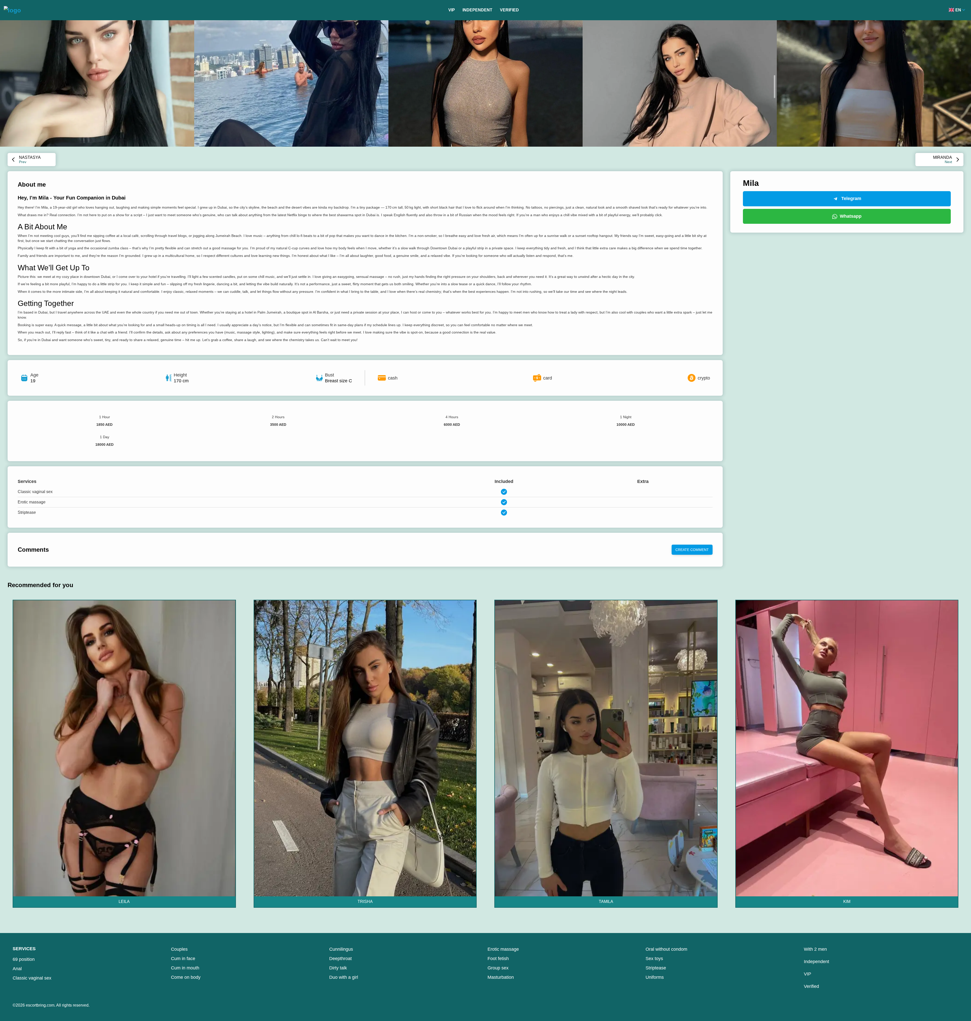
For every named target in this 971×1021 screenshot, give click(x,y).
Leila (124, 901)
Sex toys (654, 958)
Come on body (186, 977)
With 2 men (815, 949)
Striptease (656, 967)
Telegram (851, 198)
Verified (509, 10)
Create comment (692, 550)
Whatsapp (851, 216)
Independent (477, 10)
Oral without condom (666, 949)
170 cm (181, 380)
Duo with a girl (343, 977)
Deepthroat (340, 958)
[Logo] (12, 10)
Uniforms (655, 977)
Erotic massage (503, 949)
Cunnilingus (341, 949)
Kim (846, 901)
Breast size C (338, 380)
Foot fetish (498, 958)
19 (32, 380)
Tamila (606, 901)
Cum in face (183, 958)
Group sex (498, 967)
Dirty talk (338, 967)
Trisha (365, 901)
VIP (451, 10)
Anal (17, 968)
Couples (179, 949)
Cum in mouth (185, 967)
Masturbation (501, 977)
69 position (24, 959)
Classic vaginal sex (32, 978)
